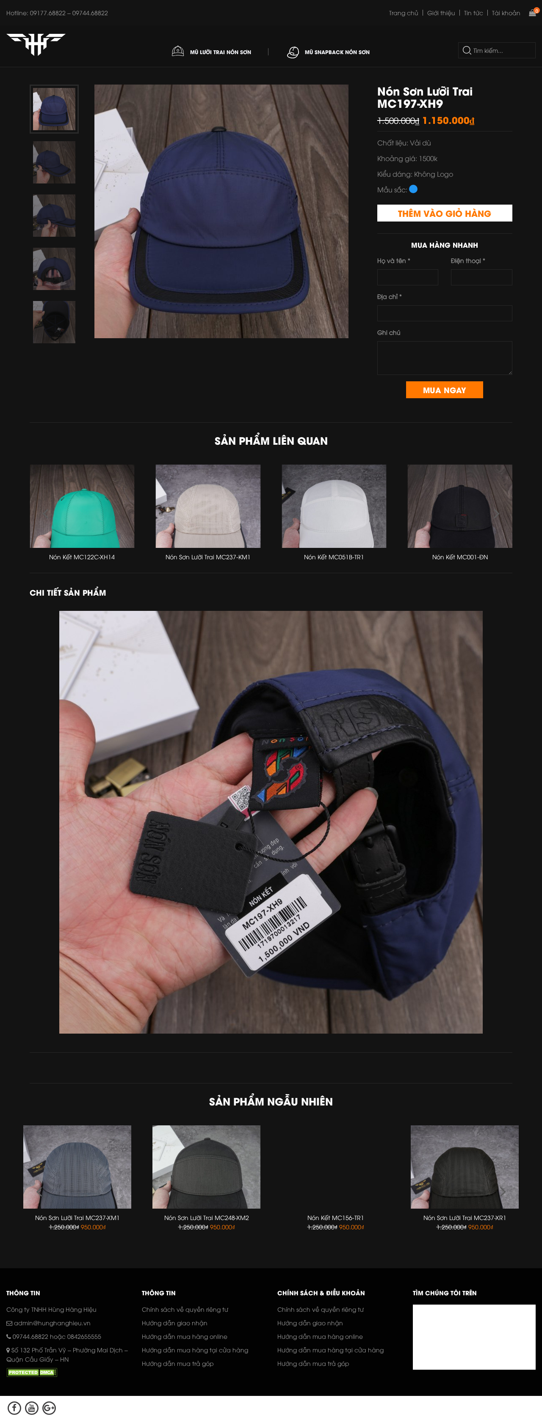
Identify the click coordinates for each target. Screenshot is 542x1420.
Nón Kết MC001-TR (460, 557)
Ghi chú (389, 332)
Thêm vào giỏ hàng (444, 213)
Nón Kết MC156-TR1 (206, 1217)
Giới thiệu (441, 13)
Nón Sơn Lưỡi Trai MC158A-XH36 (464, 1217)
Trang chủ (403, 13)
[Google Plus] (49, 1408)
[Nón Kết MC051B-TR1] (208, 506)
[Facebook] (14, 1408)
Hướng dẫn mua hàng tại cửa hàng (195, 1350)
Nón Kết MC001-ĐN (334, 557)
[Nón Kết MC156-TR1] (206, 1167)
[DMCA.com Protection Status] (31, 1374)
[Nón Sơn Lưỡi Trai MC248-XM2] (77, 1167)
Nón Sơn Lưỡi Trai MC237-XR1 (335, 1217)
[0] (532, 12)
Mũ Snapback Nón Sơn (336, 51)
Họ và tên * (393, 260)
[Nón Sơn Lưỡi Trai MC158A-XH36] (465, 1167)
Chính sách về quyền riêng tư (185, 1309)
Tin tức (473, 13)
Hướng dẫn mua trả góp (178, 1363)
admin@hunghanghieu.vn (51, 1323)
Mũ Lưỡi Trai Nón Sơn (219, 51)
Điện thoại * (468, 260)
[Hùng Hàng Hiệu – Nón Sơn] (36, 45)
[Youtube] (31, 1408)
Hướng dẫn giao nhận (174, 1323)
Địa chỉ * (389, 296)
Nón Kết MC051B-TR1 (208, 557)
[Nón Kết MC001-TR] (460, 506)
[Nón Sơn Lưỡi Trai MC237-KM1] (82, 506)
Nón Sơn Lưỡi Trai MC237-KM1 (81, 557)
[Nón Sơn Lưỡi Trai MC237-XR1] (336, 1167)
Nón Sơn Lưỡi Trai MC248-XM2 (77, 1217)
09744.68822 (30, 1336)
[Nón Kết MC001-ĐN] (334, 506)
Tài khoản (506, 13)
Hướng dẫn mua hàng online (184, 1336)
